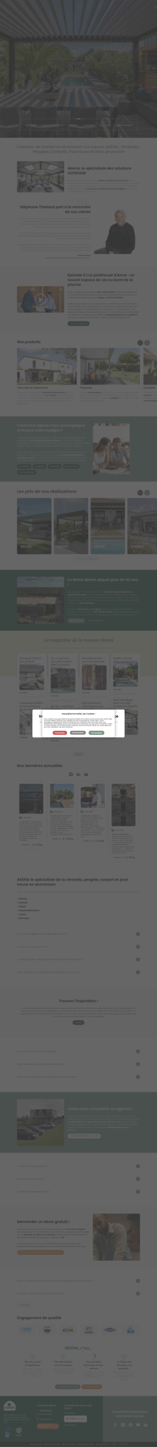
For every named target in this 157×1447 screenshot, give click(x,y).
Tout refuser (60, 733)
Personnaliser (78, 732)
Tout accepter (96, 733)
